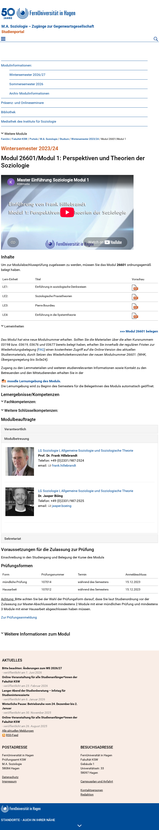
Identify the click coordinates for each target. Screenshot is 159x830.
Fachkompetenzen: (20, 402)
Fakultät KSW (19, 139)
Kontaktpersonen (92, 790)
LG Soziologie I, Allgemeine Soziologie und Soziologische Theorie (85, 451)
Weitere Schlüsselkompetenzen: (31, 410)
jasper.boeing (61, 506)
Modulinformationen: (16, 65)
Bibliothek (8, 112)
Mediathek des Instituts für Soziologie (28, 121)
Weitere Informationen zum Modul (37, 634)
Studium (64, 139)
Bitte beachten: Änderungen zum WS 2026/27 (32, 668)
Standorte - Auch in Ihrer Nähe (28, 820)
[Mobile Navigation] (3, 38)
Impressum (9, 781)
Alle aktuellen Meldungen (18, 730)
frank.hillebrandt (64, 465)
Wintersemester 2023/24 (85, 139)
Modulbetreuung (16, 439)
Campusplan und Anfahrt (97, 781)
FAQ (41, 350)
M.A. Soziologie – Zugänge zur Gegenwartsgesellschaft (47, 26)
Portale (34, 139)
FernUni (5, 139)
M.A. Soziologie (48, 139)
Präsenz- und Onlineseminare (22, 103)
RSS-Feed (12, 735)
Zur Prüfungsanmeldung (19, 617)
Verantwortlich (15, 429)
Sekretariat (12, 539)
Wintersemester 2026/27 (27, 75)
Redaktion (87, 794)
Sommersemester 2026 (26, 84)
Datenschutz (10, 777)
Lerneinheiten (14, 326)
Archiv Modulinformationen (29, 93)
